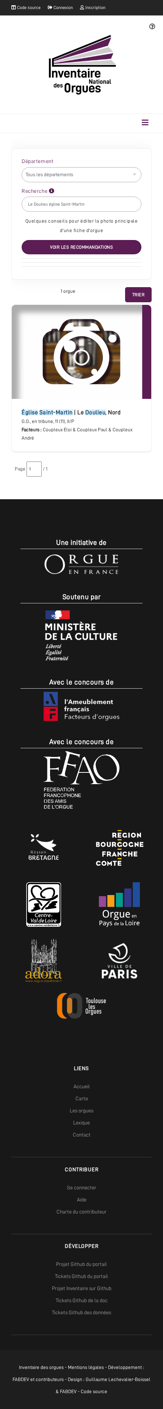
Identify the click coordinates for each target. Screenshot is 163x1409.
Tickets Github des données (81, 1312)
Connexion (62, 7)
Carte (81, 1098)
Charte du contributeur (81, 1211)
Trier (138, 294)
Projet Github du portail (81, 1264)
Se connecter (81, 1187)
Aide (81, 1199)
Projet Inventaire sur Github (81, 1288)
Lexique (81, 1122)
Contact (82, 1134)
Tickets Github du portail (81, 1276)
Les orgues (81, 1110)
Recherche (35, 191)
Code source (28, 7)
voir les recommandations (81, 247)
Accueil (82, 1086)
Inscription (94, 7)
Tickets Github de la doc (82, 1300)
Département (37, 161)
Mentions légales (86, 1367)
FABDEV (21, 1379)
